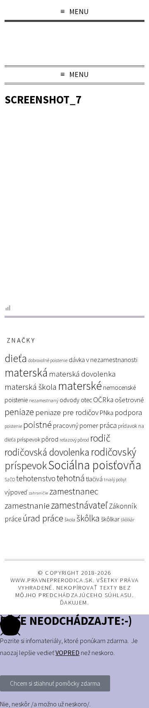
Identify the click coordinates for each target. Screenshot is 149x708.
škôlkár (128, 520)
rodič (100, 438)
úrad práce (43, 518)
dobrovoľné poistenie (47, 360)
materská (26, 372)
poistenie (13, 426)
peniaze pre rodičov (67, 412)
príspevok (28, 439)
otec (86, 400)
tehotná (71, 478)
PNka (106, 412)
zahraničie (38, 493)
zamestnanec (74, 491)
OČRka (103, 399)
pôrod (49, 439)
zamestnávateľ (79, 505)
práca (108, 425)
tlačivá (94, 479)
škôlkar (110, 519)
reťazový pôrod (74, 440)
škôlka (88, 518)
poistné (37, 424)
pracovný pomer (75, 425)
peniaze (19, 412)
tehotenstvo (35, 478)
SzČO (10, 479)
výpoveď (16, 492)
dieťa (16, 358)
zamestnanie (27, 505)
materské (80, 386)
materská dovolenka (82, 374)
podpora (128, 412)
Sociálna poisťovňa (94, 465)
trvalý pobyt (115, 479)
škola (70, 519)
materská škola (31, 387)
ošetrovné (129, 399)
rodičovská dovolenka (47, 452)
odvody (69, 400)
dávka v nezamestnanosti (103, 359)
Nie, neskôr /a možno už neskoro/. (45, 704)
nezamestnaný (43, 400)
